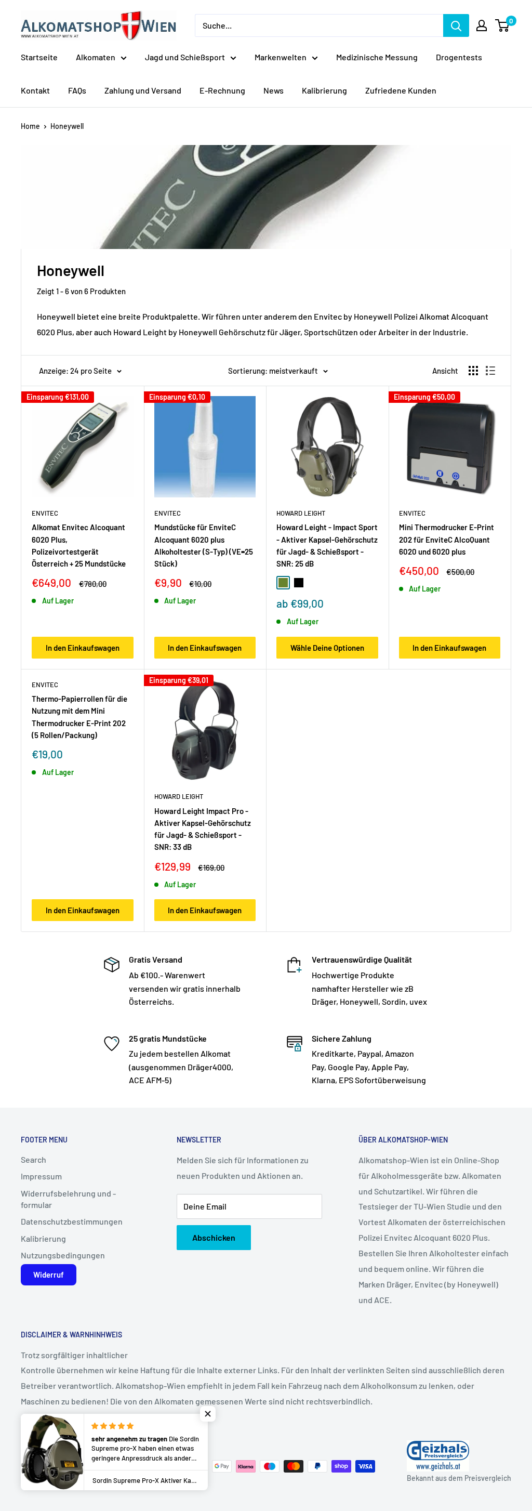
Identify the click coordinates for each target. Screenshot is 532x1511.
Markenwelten (281, 57)
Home (30, 126)
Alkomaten (95, 57)
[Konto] (481, 25)
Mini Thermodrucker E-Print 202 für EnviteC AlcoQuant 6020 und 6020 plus (446, 539)
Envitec (45, 513)
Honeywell (67, 126)
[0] (502, 25)
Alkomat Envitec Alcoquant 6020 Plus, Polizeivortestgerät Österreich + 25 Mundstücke (79, 545)
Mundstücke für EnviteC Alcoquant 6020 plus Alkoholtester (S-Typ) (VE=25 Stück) (203, 545)
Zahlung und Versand (142, 90)
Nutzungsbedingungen (63, 1255)
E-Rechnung (222, 90)
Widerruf (48, 1274)
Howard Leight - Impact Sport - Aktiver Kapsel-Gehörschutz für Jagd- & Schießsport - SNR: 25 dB (327, 545)
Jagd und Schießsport (185, 57)
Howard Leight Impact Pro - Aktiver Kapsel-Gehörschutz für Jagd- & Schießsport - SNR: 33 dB (202, 829)
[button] (208, 1414)
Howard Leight (300, 513)
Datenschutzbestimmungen (72, 1221)
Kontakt (35, 90)
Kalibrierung (324, 90)
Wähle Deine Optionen (327, 647)
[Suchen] (456, 25)
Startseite (39, 57)
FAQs (77, 90)
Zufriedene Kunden (400, 90)
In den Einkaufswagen (82, 647)
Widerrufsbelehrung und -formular (68, 1199)
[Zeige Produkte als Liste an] (490, 370)
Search (33, 1159)
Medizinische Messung (377, 57)
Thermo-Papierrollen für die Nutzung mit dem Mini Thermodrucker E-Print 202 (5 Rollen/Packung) (79, 717)
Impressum (41, 1176)
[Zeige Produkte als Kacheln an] (473, 370)
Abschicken (213, 1237)
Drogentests (459, 57)
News (273, 90)
